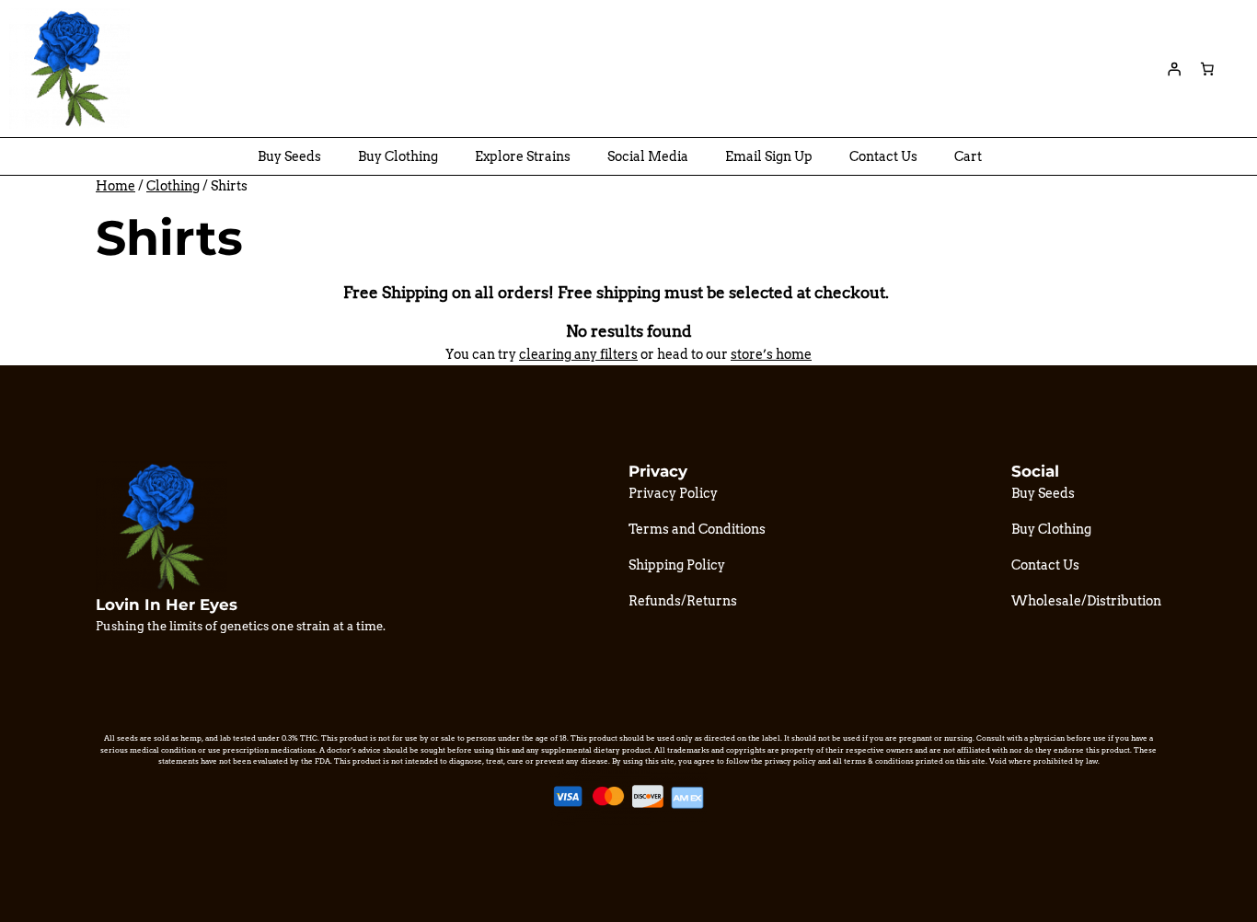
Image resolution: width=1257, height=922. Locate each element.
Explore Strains (523, 156)
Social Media (647, 156)
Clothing (173, 186)
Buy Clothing (398, 156)
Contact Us (883, 156)
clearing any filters (578, 354)
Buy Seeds (289, 156)
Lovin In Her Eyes (166, 604)
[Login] (1174, 69)
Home (115, 186)
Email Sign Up (769, 156)
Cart (968, 156)
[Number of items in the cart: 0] (1207, 69)
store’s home (771, 354)
